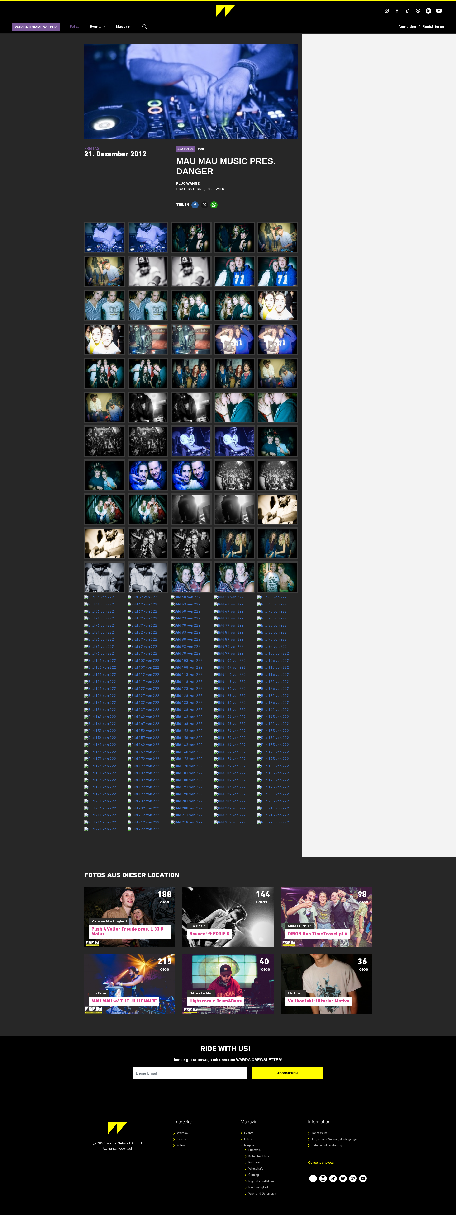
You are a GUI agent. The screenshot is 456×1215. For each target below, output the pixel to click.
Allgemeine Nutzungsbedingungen (335, 1139)
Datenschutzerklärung (327, 1145)
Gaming (253, 1175)
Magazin (123, 27)
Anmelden (407, 27)
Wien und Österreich (262, 1194)
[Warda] (117, 1128)
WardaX (182, 1133)
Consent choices (321, 1162)
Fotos (74, 27)
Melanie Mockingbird (109, 921)
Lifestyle (254, 1150)
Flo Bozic (197, 926)
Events (96, 27)
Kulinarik (254, 1162)
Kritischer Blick (258, 1156)
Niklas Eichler (299, 926)
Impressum (319, 1133)
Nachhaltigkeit (258, 1187)
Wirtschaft (255, 1169)
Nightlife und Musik (261, 1181)
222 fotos (185, 149)
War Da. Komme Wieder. (36, 27)
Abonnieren (287, 1073)
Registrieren (433, 27)
